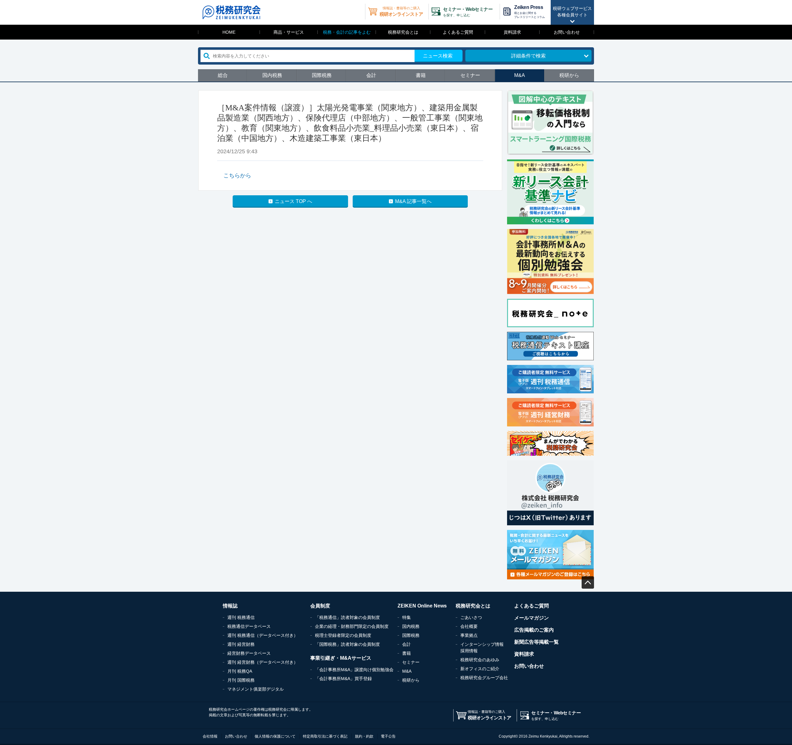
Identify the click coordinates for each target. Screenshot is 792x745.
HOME (228, 32)
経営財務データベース (249, 653)
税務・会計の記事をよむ (347, 32)
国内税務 (272, 75)
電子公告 (388, 736)
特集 (406, 617)
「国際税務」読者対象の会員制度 (347, 644)
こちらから (237, 175)
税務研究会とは (403, 32)
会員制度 (320, 605)
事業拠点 (469, 635)
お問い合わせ (567, 32)
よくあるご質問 (458, 32)
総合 (223, 75)
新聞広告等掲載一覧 (536, 642)
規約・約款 (364, 736)
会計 (371, 75)
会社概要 (469, 626)
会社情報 (210, 736)
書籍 (421, 75)
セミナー (470, 75)
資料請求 (512, 32)
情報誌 (230, 605)
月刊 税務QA (239, 671)
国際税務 (322, 75)
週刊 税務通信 (241, 617)
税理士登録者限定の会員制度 (343, 635)
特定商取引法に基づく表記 (325, 736)
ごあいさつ (471, 617)
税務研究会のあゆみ (479, 659)
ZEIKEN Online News (422, 605)
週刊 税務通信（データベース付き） (262, 635)
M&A (519, 75)
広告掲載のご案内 (534, 630)
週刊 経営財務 (241, 644)
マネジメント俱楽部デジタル (255, 689)
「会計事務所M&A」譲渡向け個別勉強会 (354, 669)
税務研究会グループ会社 (484, 677)
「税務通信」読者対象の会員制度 (347, 617)
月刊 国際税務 (241, 680)
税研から (569, 75)
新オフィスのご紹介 (479, 668)
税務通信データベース (249, 626)
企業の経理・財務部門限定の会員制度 (352, 626)
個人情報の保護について (275, 736)
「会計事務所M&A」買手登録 (343, 678)
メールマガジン (531, 617)
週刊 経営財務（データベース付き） (262, 662)
